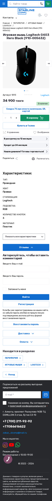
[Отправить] (45, 394)
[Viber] (22, 163)
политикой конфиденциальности (28, 406)
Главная (6, 23)
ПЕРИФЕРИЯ (18, 23)
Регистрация (26, 304)
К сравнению (13, 132)
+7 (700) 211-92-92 (17, 421)
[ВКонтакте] (9, 163)
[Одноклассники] (14, 163)
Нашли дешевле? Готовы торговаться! (24, 151)
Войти (26, 297)
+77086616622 (14, 426)
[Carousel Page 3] (27, 90)
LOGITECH (7, 26)
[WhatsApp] (27, 163)
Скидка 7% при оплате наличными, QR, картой (26, 110)
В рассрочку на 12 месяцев (18, 139)
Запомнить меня (17, 289)
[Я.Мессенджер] (5, 163)
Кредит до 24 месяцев (15, 145)
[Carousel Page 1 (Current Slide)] (24, 90)
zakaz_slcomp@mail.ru (15, 432)
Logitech (45, 95)
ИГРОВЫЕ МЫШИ (35, 23)
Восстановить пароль (26, 324)
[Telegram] (18, 163)
